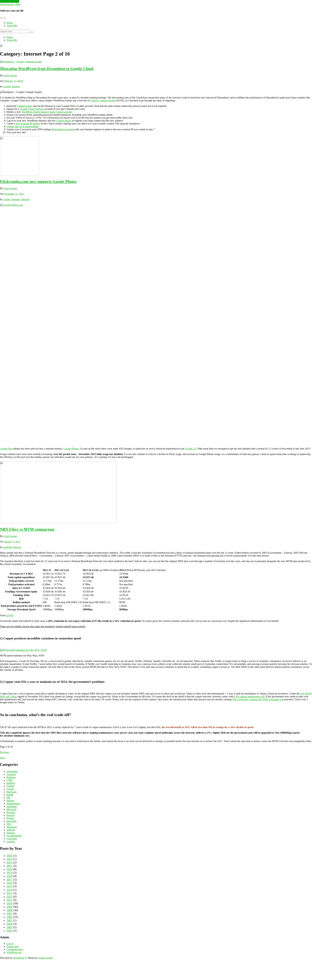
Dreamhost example (62, 129)
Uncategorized (13, 835)
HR (8, 797)
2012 (9, 896)
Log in (9, 943)
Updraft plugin (24, 106)
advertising (12, 771)
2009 (9, 906)
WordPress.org (14, 952)
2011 (9, 900)
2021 (9, 865)
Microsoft (11, 809)
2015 (9, 886)
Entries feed (12, 946)
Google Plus (6, 448)
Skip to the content (9, 1)
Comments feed (14, 949)
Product (10, 818)
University (11, 838)
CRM (9, 780)
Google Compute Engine (103, 100)
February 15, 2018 (13, 81)
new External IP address (28, 123)
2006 (9, 917)
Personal (10, 812)
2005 (9, 920)
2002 (9, 930)
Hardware (11, 791)
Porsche (10, 815)
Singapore (11, 827)
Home (9, 22)
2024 (9, 859)
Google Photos (71, 448)
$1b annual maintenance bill (250, 696)
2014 (9, 889)
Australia (7, 547)
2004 (9, 923)
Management (13, 803)
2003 (9, 927)
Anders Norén (45, 957)
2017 (9, 879)
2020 (9, 869)
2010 (9, 903)
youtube (10, 841)
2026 (9, 855)
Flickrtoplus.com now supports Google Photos (38, 181)
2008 (9, 910)
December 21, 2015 (14, 193)
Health (9, 794)
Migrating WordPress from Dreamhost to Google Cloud (46, 68)
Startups (10, 832)
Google (6, 86)
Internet (16, 86)
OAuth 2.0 (190, 448)
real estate (11, 821)
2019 (9, 872)
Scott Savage (10, 75)
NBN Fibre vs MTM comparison (27, 529)
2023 (9, 862)
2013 (9, 893)
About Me (11, 25)
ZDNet (9, 615)
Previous (4, 752)
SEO (9, 824)
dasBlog (10, 783)
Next (2, 757)
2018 (9, 876)
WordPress (18, 957)
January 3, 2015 (12, 541)
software (25, 199)
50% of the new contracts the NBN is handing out (257, 699)
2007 (9, 913)
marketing (11, 806)
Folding (10, 786)
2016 (9, 883)
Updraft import (63, 120)
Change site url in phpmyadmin (22, 126)
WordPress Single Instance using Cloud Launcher (47, 111)
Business (11, 777)
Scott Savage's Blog (10, 4)
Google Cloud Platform (32, 109)
